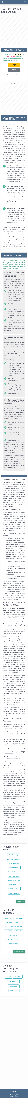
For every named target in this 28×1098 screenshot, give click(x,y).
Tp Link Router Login (14, 889)
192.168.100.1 (9, 918)
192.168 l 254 (18, 931)
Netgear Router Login (14, 880)
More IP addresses (19, 952)
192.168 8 (9, 922)
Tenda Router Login (13, 863)
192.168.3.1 (8, 931)
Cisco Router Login (13, 855)
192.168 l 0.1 (19, 918)
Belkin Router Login (13, 872)
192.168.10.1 (13, 935)
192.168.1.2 (18, 922)
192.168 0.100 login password (13, 927)
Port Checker (14, 1097)
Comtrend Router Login (13, 859)
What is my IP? (14, 1095)
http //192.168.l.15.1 (14, 943)
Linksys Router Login (14, 867)
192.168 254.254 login (14, 939)
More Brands (20, 901)
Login (14, 65)
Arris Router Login (14, 876)
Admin (14, 70)
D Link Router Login (13, 884)
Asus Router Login (14, 893)
